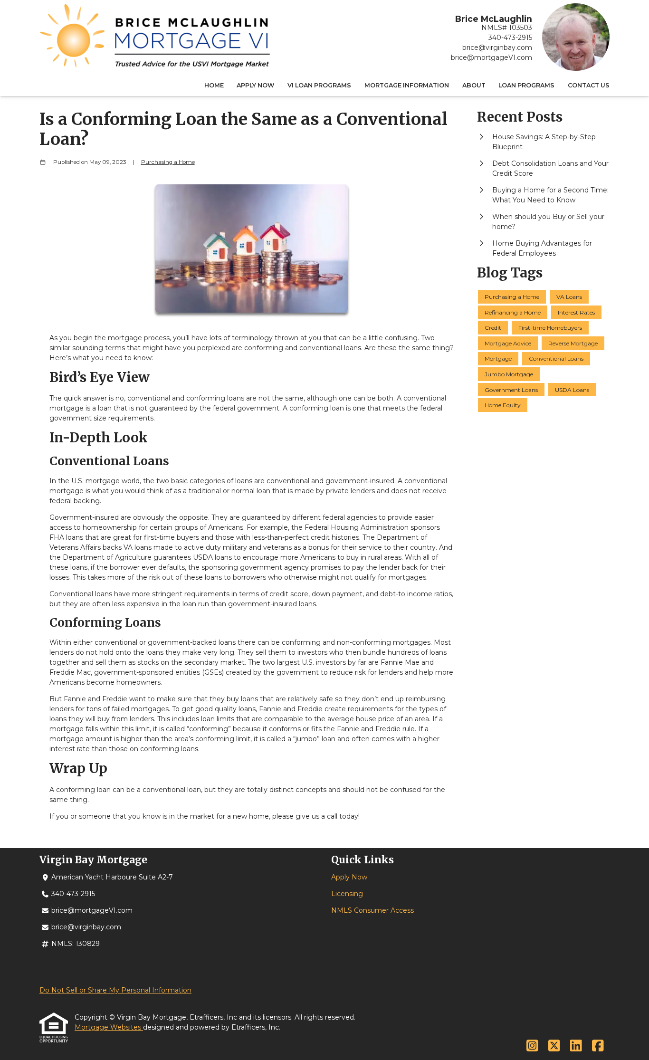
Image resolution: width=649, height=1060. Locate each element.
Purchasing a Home (168, 162)
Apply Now (255, 85)
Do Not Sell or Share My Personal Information (115, 990)
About (474, 85)
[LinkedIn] (576, 1046)
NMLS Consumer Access (372, 910)
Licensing (347, 893)
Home (214, 85)
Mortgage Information (406, 85)
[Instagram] (532, 1046)
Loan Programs (526, 85)
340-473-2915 (510, 37)
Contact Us (589, 85)
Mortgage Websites (109, 1027)
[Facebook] (598, 1046)
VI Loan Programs (319, 85)
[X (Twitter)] (554, 1046)
